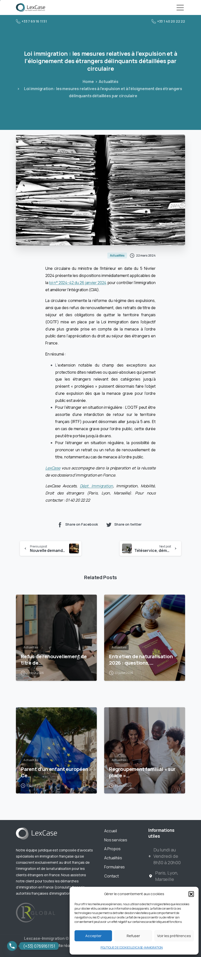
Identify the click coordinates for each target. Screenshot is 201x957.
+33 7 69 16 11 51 (34, 21)
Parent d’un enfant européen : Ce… (56, 772)
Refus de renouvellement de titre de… (54, 659)
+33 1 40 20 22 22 (171, 21)
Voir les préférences (174, 935)
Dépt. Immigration (96, 486)
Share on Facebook (81, 524)
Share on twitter (128, 524)
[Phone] (12, 946)
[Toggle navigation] (180, 7)
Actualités (108, 81)
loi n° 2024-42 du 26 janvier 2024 (77, 282)
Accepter (93, 935)
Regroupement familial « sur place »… (142, 772)
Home (88, 81)
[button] (191, 893)
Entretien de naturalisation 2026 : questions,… (141, 659)
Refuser (133, 935)
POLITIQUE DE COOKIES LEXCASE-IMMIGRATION (131, 947)
